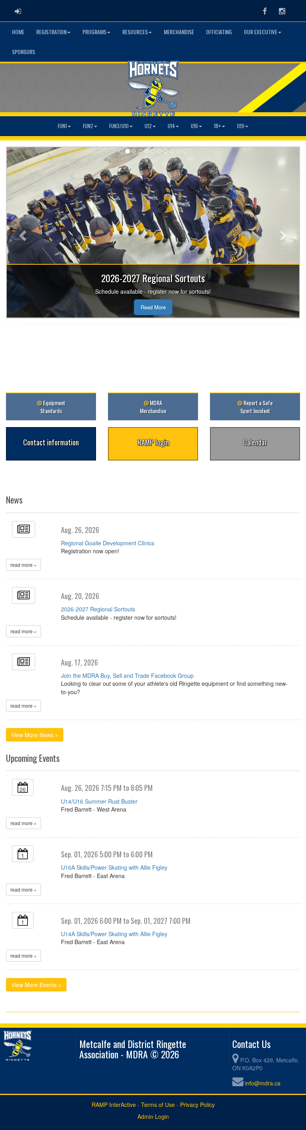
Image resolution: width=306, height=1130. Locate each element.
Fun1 (62, 126)
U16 (194, 126)
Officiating (219, 31)
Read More (153, 307)
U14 (171, 126)
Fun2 (88, 126)
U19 (240, 126)
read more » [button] (23, 564)
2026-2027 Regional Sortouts (98, 609)
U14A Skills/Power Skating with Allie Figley (114, 934)
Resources (135, 31)
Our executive (260, 31)
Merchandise (179, 31)
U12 (148, 126)
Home (18, 31)
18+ (217, 126)
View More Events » (36, 985)
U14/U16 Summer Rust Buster (99, 801)
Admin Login (153, 1116)
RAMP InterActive (114, 1105)
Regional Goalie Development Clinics (107, 543)
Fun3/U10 (119, 126)
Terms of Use (158, 1105)
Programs (94, 31)
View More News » (34, 735)
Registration (51, 31)
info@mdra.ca (262, 1083)
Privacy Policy (197, 1105)
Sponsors (23, 51)
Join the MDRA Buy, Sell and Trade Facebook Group (127, 675)
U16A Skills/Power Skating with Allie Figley (114, 867)
